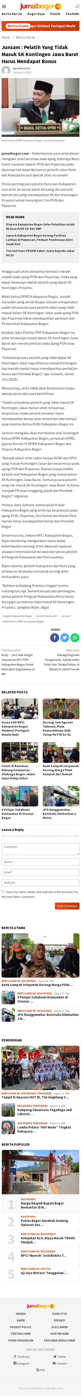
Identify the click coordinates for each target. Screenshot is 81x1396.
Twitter (61, 1357)
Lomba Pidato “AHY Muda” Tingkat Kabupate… (44, 1129)
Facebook (23, 1357)
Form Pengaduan (20, 1340)
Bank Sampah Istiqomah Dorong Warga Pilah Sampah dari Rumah (61, 770)
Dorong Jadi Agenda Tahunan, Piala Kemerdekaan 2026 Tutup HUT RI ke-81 (58, 728)
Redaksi (59, 1320)
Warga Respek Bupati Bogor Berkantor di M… (42, 1205)
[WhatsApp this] (74, 637)
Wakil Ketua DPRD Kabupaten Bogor (23, 621)
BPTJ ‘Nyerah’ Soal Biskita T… (44, 1256)
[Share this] (54, 637)
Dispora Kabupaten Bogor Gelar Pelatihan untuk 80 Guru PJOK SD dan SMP (40, 227)
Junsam (66, 616)
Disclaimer (60, 1327)
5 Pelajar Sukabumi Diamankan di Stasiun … (42, 999)
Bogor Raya (28, 981)
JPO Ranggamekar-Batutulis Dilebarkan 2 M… (48, 1017)
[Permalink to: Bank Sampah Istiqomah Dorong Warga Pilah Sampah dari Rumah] (40, 955)
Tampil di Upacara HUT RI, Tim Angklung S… (35, 1097)
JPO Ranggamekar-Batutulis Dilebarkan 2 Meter (59, 814)
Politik (46, 1268)
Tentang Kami (21, 1334)
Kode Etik (59, 1314)
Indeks (21, 1314)
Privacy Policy (20, 1327)
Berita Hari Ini (11, 981)
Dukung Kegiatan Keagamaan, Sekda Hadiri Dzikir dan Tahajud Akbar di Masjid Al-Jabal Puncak (61, 659)
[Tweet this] (64, 637)
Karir (21, 1320)
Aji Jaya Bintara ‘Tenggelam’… (44, 1273)
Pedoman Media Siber (59, 1340)
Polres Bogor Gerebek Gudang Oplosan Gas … (44, 1223)
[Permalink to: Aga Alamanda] (6, 70)
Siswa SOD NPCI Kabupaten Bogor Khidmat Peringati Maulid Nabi (15, 728)
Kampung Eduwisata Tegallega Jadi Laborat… (44, 1112)
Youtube (61, 1363)
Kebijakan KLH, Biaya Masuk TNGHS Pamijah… (48, 1240)
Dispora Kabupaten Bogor (17, 616)
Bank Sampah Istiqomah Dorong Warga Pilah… (37, 985)
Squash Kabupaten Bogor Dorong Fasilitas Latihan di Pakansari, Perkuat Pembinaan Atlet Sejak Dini (39, 240)
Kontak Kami (59, 1334)
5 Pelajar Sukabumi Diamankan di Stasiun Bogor (18, 814)
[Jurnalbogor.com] (40, 6)
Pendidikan (44, 1093)
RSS (42, 1370)
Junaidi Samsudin (46, 616)
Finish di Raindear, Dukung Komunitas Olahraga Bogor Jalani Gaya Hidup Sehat (18, 772)
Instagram (23, 1363)
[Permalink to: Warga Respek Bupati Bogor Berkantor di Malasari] (40, 1172)
